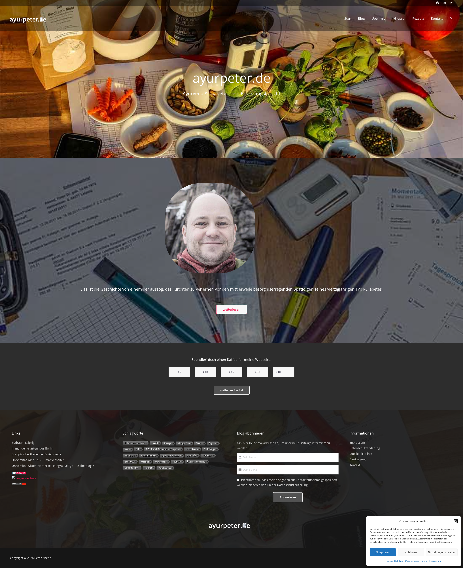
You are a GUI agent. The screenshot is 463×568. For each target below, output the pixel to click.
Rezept (168, 443)
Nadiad (148, 467)
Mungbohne (184, 443)
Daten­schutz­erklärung (416, 560)
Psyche (212, 443)
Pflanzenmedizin (135, 443)
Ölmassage (161, 461)
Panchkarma (164, 467)
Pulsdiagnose (148, 455)
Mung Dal (130, 455)
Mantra (177, 461)
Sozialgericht (131, 467)
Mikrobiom (192, 449)
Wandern (207, 455)
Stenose (129, 461)
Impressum (435, 560)
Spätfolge (209, 449)
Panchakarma (196, 461)
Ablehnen (411, 552)
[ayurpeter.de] (25, 18)
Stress (199, 443)
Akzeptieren (382, 552)
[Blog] (24, 478)
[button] (456, 521)
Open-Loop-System (171, 455)
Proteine (145, 461)
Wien (127, 449)
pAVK (155, 443)
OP (137, 449)
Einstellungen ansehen (442, 552)
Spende (191, 455)
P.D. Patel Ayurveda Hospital (163, 449)
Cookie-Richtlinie (395, 560)
